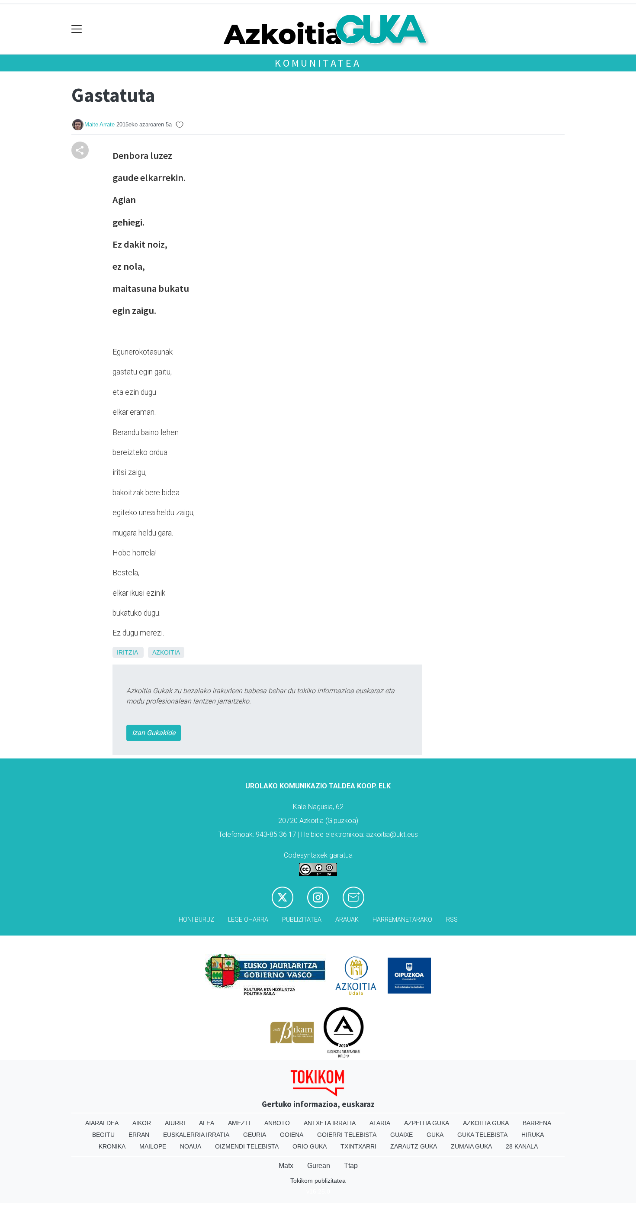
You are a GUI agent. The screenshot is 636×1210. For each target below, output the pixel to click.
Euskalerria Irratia (196, 1134)
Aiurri (175, 1123)
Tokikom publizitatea (318, 1180)
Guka (435, 1134)
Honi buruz (196, 919)
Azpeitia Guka (426, 1123)
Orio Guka (309, 1146)
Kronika (112, 1146)
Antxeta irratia (330, 1123)
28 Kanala (522, 1146)
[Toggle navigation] (76, 29)
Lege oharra (248, 919)
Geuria (254, 1134)
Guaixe (401, 1134)
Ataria (379, 1123)
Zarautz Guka (413, 1146)
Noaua (190, 1146)
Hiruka (532, 1134)
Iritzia (127, 652)
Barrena (537, 1123)
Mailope (152, 1146)
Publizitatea (301, 919)
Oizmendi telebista (247, 1146)
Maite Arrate (99, 124)
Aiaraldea (102, 1123)
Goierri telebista (346, 1134)
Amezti (239, 1123)
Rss (452, 919)
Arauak (347, 919)
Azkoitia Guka (486, 1123)
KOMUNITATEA (318, 63)
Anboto (277, 1123)
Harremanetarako (402, 919)
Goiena (291, 1134)
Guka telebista (482, 1134)
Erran (138, 1134)
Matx (286, 1165)
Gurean (318, 1165)
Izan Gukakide (153, 733)
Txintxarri (358, 1146)
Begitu (103, 1134)
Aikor (141, 1123)
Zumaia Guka (471, 1146)
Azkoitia (166, 652)
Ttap (351, 1165)
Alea (206, 1123)
